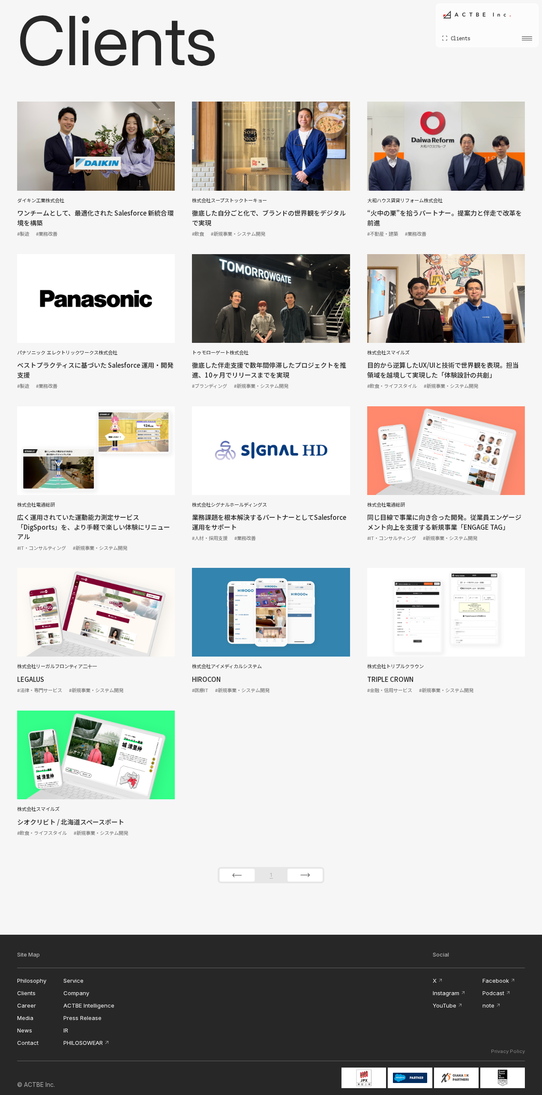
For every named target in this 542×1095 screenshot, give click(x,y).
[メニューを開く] (527, 38)
